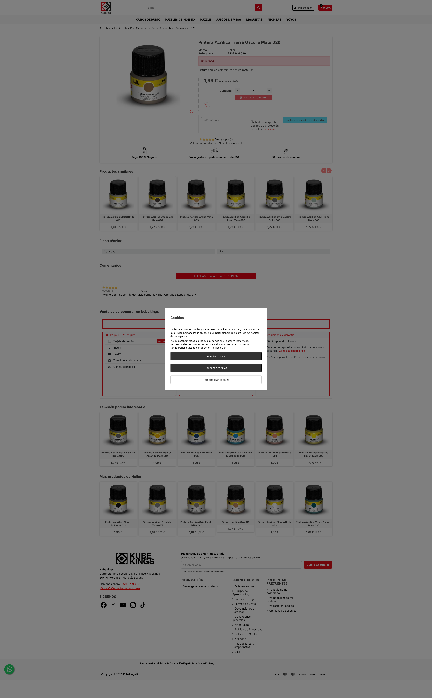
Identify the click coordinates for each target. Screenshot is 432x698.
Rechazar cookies (216, 368)
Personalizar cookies (216, 380)
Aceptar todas (216, 356)
